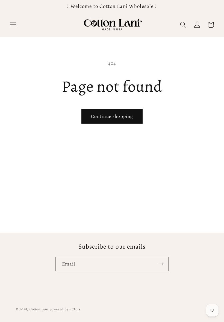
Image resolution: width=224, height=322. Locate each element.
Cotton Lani (39, 309)
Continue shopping (112, 116)
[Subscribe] (161, 264)
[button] (13, 25)
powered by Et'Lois (65, 309)
